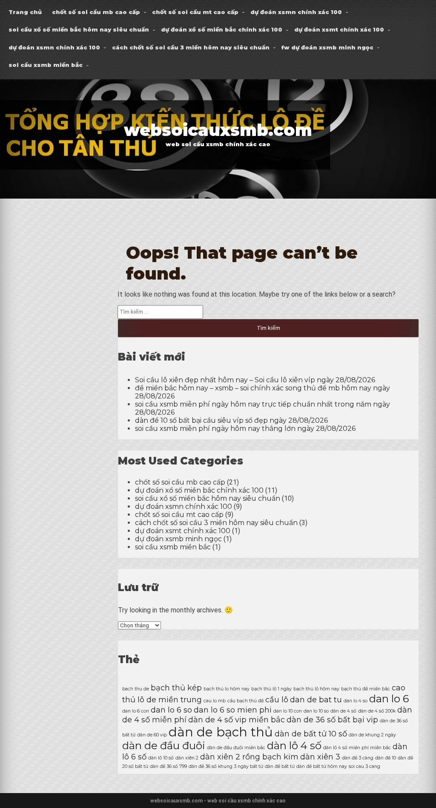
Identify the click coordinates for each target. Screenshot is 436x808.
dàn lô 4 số (294, 745)
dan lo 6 (389, 699)
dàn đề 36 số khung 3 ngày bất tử (226, 766)
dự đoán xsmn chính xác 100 (296, 12)
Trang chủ (25, 12)
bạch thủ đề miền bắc (365, 689)
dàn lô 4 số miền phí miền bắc (357, 747)
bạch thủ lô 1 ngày (271, 689)
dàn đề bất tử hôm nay (321, 766)
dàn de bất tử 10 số (311, 734)
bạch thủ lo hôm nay (227, 689)
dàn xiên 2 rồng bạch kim (249, 757)
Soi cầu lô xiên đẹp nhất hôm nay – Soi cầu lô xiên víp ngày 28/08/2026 (255, 380)
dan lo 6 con (135, 711)
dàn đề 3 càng (357, 758)
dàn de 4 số (343, 711)
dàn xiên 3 (320, 757)
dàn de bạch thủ (221, 731)
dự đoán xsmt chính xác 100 (339, 29)
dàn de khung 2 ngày (372, 735)
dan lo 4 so (355, 701)
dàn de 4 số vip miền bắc (236, 719)
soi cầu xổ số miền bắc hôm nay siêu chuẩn (79, 29)
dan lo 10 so (316, 711)
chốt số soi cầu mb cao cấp (96, 12)
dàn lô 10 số (161, 758)
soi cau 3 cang (364, 766)
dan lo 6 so (171, 710)
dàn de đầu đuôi (163, 745)
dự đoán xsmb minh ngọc (178, 539)
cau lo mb (215, 701)
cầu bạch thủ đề (245, 701)
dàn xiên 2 (186, 758)
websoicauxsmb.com (218, 130)
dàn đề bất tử (280, 766)
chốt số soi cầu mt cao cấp (195, 12)
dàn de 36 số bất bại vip (332, 719)
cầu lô (276, 699)
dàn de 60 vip (152, 735)
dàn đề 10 (385, 758)
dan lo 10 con (287, 711)
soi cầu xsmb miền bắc (46, 64)
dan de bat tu (316, 699)
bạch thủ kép (176, 688)
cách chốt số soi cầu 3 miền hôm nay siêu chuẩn (191, 47)
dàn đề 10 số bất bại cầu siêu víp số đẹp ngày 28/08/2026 (231, 420)
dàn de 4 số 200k (377, 711)
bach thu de (135, 689)
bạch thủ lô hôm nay (316, 689)
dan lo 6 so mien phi (233, 710)
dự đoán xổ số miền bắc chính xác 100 (221, 29)
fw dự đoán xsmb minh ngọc (327, 47)
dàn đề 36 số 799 (168, 766)
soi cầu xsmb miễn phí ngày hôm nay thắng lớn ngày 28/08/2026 (245, 428)
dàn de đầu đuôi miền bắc (236, 747)
